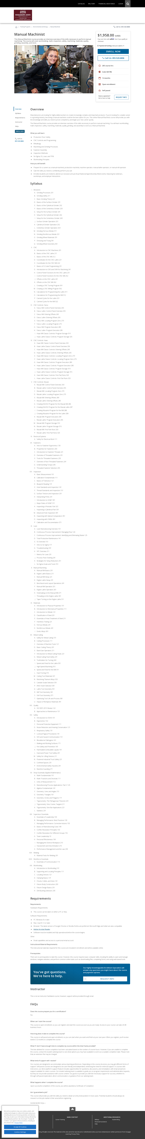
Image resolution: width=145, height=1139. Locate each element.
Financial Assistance (101, 1122)
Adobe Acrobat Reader (42, 929)
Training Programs (25, 27)
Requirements (20, 118)
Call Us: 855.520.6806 (121, 27)
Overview (18, 109)
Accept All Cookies (20, 1127)
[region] (20, 1121)
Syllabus (18, 113)
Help (96, 1124)
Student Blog (116, 1119)
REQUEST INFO (121, 97)
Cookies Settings (20, 1132)
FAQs (17, 126)
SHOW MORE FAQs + (37, 1103)
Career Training (60, 1119)
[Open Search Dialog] (127, 3)
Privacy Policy (75, 1134)
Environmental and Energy (40, 27)
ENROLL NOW (113, 51)
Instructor (18, 122)
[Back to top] (72, 1117)
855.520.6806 (19, 141)
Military (97, 1119)
